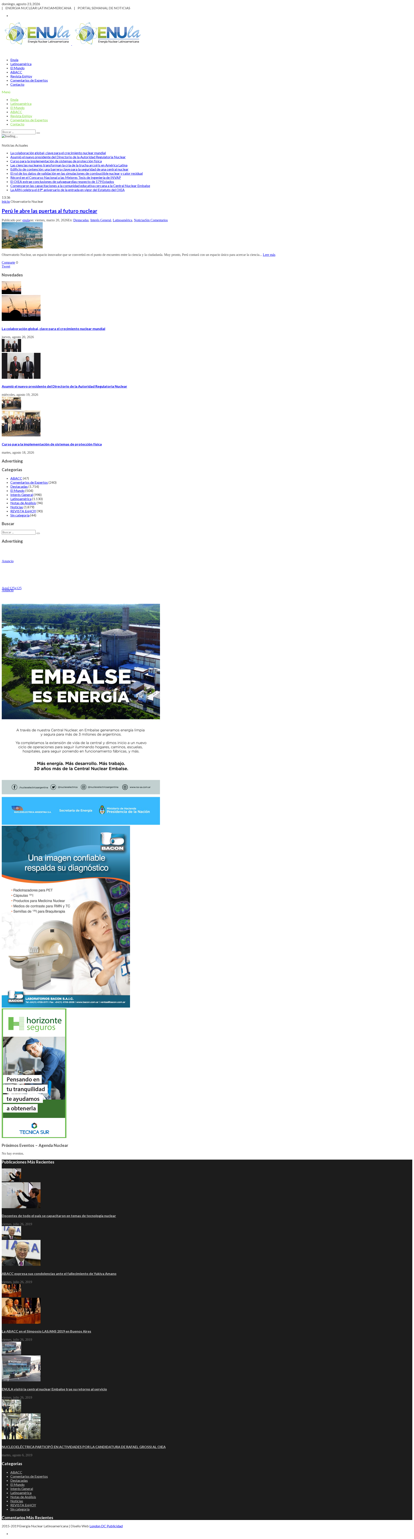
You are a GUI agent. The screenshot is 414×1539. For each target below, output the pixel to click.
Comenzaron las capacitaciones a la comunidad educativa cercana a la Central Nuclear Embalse (80, 186)
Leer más (269, 255)
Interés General (100, 220)
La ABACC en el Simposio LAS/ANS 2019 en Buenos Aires (46, 1331)
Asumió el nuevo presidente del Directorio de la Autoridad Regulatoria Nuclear (68, 157)
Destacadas (81, 220)
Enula (14, 60)
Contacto (17, 84)
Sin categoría (20, 515)
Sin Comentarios (156, 220)
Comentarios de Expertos (29, 80)
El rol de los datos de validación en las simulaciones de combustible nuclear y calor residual (76, 173)
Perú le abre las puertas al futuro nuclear (49, 211)
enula (26, 220)
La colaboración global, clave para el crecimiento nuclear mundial (58, 153)
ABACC (16, 72)
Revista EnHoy (21, 76)
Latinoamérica (20, 64)
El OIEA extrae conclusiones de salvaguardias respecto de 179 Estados (62, 181)
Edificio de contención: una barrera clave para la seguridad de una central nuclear (69, 169)
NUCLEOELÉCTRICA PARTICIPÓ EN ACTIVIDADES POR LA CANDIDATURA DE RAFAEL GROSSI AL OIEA (84, 1447)
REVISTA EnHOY (23, 511)
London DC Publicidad (106, 1526)
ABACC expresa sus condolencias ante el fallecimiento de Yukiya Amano (59, 1273)
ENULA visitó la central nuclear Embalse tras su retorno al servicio (54, 1389)
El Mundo (17, 68)
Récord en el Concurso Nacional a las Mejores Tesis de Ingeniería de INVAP (65, 177)
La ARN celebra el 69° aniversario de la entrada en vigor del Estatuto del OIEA (67, 190)
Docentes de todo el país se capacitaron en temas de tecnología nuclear (59, 1216)
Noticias (139, 220)
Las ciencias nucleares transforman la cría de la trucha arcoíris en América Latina (68, 165)
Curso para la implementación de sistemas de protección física (56, 161)
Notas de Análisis (23, 503)
